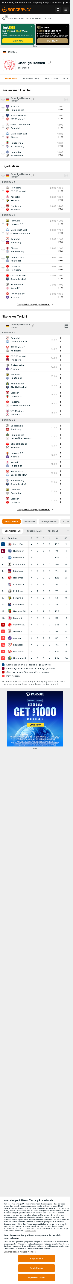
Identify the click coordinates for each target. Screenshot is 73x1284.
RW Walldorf (20, 651)
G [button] (57, 538)
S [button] (43, 538)
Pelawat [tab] (53, 531)
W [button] (37, 538)
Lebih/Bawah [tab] (49, 521)
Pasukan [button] (12, 538)
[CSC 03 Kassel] (10, 625)
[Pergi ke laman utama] (19, 9)
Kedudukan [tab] (11, 521)
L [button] (49, 538)
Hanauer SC (19, 611)
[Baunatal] (10, 645)
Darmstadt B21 (20, 557)
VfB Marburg (20, 584)
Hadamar (18, 577)
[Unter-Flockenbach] (10, 544)
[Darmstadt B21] (10, 557)
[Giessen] (10, 631)
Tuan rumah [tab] (34, 531)
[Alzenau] (10, 638)
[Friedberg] (10, 571)
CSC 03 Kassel (20, 624)
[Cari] (58, 10)
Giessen (17, 631)
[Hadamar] (10, 578)
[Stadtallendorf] (10, 604)
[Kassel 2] (10, 618)
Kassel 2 (17, 617)
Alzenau (17, 638)
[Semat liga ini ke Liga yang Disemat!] (50, 63)
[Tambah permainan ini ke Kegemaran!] (3, 108)
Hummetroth (20, 658)
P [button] (31, 538)
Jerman (12, 52)
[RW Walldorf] (10, 651)
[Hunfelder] (10, 551)
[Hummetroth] (10, 658)
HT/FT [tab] (66, 521)
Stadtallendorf (20, 604)
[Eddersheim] (10, 564)
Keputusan (51, 78)
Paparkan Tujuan (36, 1277)
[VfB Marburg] (10, 584)
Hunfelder (18, 550)
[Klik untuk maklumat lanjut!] (35, 108)
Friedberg (18, 571)
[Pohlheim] (10, 591)
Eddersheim (19, 564)
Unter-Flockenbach (20, 544)
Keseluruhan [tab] (12, 531)
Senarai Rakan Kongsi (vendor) (20, 1251)
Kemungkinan (31, 78)
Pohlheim (18, 591)
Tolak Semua (36, 1268)
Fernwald (18, 597)
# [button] (2, 538)
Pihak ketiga (30, 1231)
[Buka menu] (66, 10)
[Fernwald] (10, 598)
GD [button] (65, 538)
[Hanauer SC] (10, 611)
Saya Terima (36, 1258)
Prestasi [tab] (29, 521)
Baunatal (18, 644)
